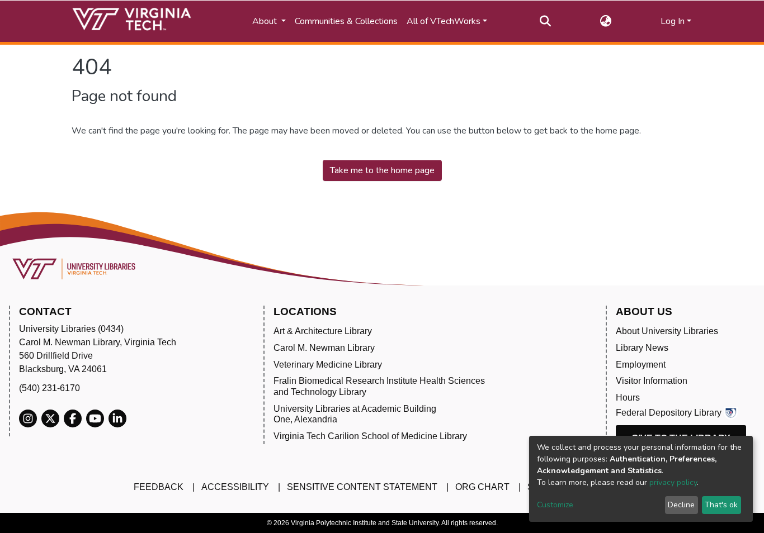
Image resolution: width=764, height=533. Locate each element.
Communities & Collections (346, 21)
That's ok (721, 504)
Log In (673, 21)
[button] (606, 21)
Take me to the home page (382, 170)
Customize (555, 504)
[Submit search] (546, 21)
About (265, 21)
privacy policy (673, 482)
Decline (681, 504)
